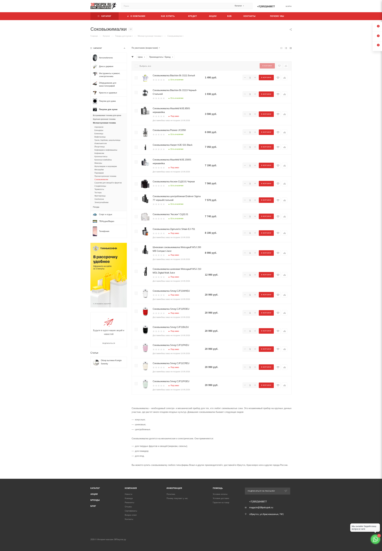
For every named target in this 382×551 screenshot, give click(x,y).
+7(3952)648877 (266, 6)
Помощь (218, 488)
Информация (174, 488)
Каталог (95, 488)
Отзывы (128, 507)
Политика (171, 494)
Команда (129, 498)
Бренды (95, 500)
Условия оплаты (220, 494)
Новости (128, 494)
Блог (93, 506)
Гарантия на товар (221, 502)
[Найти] (248, 6)
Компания (131, 488)
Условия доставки (221, 498)
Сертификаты (131, 511)
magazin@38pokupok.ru (261, 507)
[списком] (286, 48)
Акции (94, 494)
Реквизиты (129, 502)
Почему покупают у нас (177, 498)
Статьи (94, 353)
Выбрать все (145, 66)
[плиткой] (281, 48)
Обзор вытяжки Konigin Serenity (111, 362)
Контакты (129, 519)
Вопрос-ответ (131, 515)
